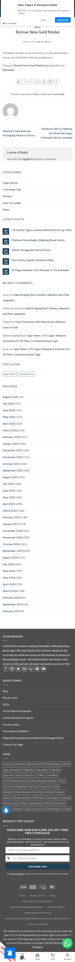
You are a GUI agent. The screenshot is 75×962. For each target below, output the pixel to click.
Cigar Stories (10, 182)
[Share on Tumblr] (56, 82)
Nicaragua (53, 797)
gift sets (33, 786)
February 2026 (11, 437)
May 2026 (9, 416)
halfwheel (8, 69)
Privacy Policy (11, 724)
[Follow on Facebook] (6, 669)
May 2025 (9, 497)
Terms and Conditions (16, 731)
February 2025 (11, 517)
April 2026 (9, 423)
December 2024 (12, 530)
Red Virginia (59, 803)
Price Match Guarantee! (17, 711)
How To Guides (12, 203)
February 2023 (11, 611)
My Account (10, 697)
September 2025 (13, 470)
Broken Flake (53, 764)
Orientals (65, 797)
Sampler (18, 809)
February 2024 (11, 597)
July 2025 (8, 483)
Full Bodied (21, 786)
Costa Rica (52, 775)
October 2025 (11, 463)
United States (53, 809)
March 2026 (10, 430)
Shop (6, 691)
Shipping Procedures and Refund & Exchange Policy (33, 737)
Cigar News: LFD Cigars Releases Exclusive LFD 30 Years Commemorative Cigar (34, 338)
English (53, 781)
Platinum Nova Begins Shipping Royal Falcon (38, 240)
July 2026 (8, 403)
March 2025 (10, 510)
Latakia (60, 792)
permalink (60, 94)
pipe (16, 803)
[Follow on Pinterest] (37, 669)
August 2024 (10, 557)
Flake (62, 781)
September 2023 (13, 604)
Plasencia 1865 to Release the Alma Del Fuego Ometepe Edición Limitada (56, 133)
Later (43, 20)
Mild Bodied (39, 797)
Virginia (67, 809)
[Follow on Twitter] (18, 669)
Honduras (8, 792)
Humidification (24, 792)
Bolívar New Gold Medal (29, 65)
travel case (38, 809)
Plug (48, 803)
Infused (49, 792)
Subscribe (63, 20)
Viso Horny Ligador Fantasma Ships (33, 260)
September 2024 (13, 550)
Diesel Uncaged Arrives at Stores (31, 250)
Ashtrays (20, 764)
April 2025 (9, 503)
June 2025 (9, 490)
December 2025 (12, 450)
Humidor (38, 792)
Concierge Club (12, 189)
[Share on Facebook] (25, 82)
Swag (27, 809)
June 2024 (9, 570)
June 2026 (9, 410)
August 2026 (10, 396)
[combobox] (11, 858)
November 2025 (12, 457)
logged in (27, 158)
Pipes (24, 803)
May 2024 (9, 577)
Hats (56, 786)
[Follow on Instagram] (12, 669)
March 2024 (10, 591)
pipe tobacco (36, 803)
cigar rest (8, 775)
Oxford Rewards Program (18, 717)
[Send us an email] (25, 669)
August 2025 (10, 477)
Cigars (19, 775)
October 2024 (11, 544)
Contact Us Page (13, 744)
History (7, 196)
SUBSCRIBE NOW (37, 866)
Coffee (40, 775)
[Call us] (31, 669)
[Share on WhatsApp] (18, 82)
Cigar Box (28, 769)
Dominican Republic (36, 781)
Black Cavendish (36, 764)
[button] (67, 943)
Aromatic (8, 764)
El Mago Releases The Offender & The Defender (40, 270)
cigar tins (29, 775)
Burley (66, 764)
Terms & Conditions (17, 874)
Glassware (45, 786)
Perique (7, 803)
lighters (7, 797)
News (37, 27)
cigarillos (55, 769)
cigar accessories (12, 769)
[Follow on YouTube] (43, 669)
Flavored (8, 786)
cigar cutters (42, 769)
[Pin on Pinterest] (44, 82)
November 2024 (12, 537)
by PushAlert (11, 23)
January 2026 (11, 443)
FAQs (6, 704)
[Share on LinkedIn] (50, 82)
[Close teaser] (22, 957)
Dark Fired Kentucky (14, 781)
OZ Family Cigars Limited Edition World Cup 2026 (42, 230)
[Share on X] (31, 82)
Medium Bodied (22, 797)
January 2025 (11, 524)
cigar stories (10, 374)
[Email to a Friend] (37, 82)
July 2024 (8, 564)
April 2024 (9, 584)
